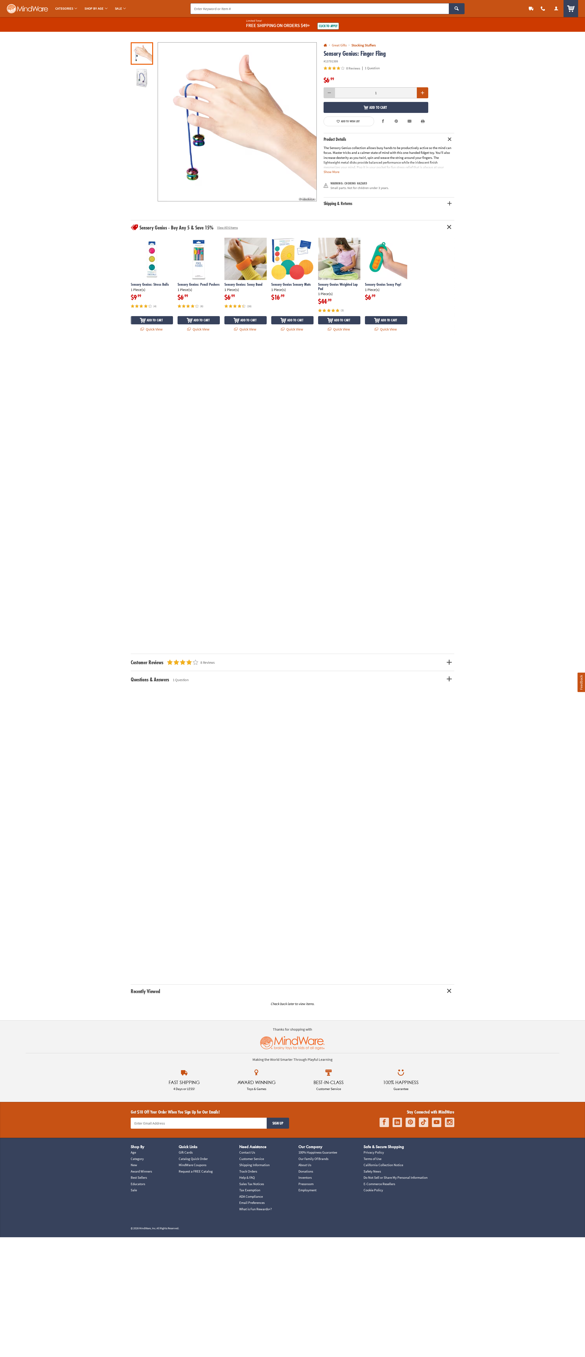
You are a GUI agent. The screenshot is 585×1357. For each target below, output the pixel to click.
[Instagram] (449, 1122)
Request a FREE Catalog (196, 1171)
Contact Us (247, 1152)
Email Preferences (252, 1202)
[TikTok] (423, 1122)
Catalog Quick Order (193, 1159)
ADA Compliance (251, 1196)
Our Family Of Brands (313, 1159)
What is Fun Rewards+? (255, 1209)
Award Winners (141, 1171)
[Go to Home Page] (325, 45)
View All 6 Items (227, 227)
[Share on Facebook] (383, 121)
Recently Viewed (145, 991)
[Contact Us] (543, 8)
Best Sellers (139, 1177)
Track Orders (248, 1171)
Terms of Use (372, 1159)
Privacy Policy (374, 1152)
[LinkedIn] (397, 1122)
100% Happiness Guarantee (317, 1152)
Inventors (305, 1177)
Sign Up (277, 1123)
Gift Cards (186, 1152)
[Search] (457, 8)
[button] (237, 122)
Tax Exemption (249, 1190)
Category (137, 1159)
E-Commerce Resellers (379, 1184)
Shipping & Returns (338, 203)
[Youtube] (436, 1122)
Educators (138, 1184)
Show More (331, 172)
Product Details (335, 139)
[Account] (556, 8)
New (134, 1165)
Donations (305, 1171)
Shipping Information (254, 1165)
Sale (134, 1190)
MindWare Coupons (192, 1165)
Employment (307, 1190)
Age (133, 1152)
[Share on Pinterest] (396, 121)
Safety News (372, 1171)
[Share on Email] (409, 121)
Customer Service (251, 1159)
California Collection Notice (383, 1165)
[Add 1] (422, 92)
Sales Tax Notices (251, 1184)
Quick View (153, 329)
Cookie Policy (373, 1190)
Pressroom (306, 1184)
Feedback (581, 682)
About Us (304, 1165)
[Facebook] (384, 1122)
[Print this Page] (422, 121)
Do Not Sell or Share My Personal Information (396, 1177)
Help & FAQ (247, 1177)
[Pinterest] (410, 1122)
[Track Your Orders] (531, 8)
